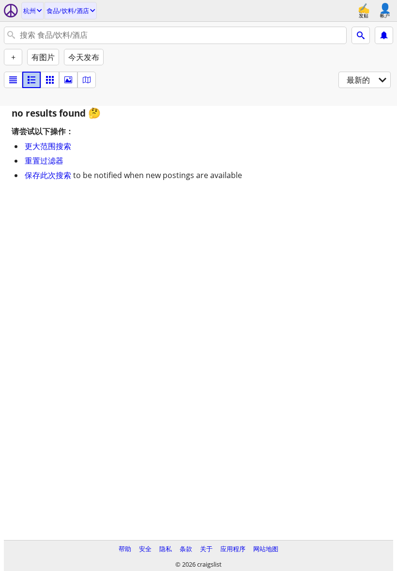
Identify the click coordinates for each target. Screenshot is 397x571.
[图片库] (68, 80)
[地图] (86, 80)
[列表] (13, 80)
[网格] (50, 80)
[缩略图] (31, 80)
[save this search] (384, 35)
